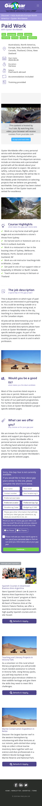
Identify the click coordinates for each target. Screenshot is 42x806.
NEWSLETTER (16, 791)
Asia (13, 15)
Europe (27, 15)
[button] (3, 34)
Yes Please (10, 530)
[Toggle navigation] (38, 6)
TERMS (34, 791)
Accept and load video (21, 139)
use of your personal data (19, 539)
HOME (7, 791)
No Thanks (22, 530)
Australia (20, 15)
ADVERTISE (26, 791)
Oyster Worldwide (19, 18)
